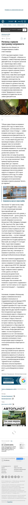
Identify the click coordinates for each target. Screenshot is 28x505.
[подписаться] (14, 396)
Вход (19, 21)
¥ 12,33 (14, 25)
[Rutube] (15, 477)
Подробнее (9, 502)
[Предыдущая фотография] (1, 107)
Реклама (4, 471)
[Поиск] (22, 21)
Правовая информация (20, 469)
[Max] (18, 477)
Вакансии (4, 472)
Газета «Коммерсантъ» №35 (9, 389)
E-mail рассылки (18, 471)
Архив (3, 467)
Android (16, 466)
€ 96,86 (9, 25)
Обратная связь (18, 467)
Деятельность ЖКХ (6, 34)
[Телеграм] (3, 477)
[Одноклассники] (12, 477)
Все (11, 440)
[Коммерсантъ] (3, 21)
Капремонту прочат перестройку (14, 201)
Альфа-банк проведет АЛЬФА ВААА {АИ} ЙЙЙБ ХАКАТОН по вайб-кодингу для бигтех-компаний (9, 449)
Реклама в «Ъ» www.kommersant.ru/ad (14, 10)
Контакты (4, 469)
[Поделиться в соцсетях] (25, 39)
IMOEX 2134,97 (20, 25)
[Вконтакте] (6, 477)
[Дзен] (9, 477)
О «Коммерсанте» (6, 466)
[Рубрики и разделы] (25, 21)
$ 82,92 (4, 25)
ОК (24, 30)
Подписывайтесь (8, 382)
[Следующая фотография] (26, 107)
